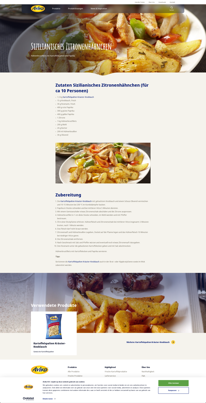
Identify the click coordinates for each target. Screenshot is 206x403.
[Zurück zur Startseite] (38, 8)
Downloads (162, 2)
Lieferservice (110, 376)
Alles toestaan (173, 383)
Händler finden (140, 2)
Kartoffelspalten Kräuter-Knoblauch (78, 97)
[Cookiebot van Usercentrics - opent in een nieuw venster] (28, 398)
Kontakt (172, 2)
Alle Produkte (74, 371)
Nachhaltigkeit (148, 371)
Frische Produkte (75, 376)
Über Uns (152, 2)
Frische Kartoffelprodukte (116, 371)
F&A (143, 376)
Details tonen (48, 399)
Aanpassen (172, 390)
